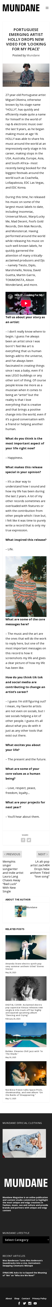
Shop (16, 1298)
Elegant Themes (25, 1291)
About (9, 1298)
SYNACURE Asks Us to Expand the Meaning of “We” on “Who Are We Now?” (25, 1274)
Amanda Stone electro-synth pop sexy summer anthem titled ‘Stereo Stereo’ (24, 966)
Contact (26, 1298)
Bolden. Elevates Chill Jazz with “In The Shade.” (24, 1052)
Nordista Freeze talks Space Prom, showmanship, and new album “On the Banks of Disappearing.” (24, 1092)
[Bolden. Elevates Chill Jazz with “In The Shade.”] (26, 1035)
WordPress (26, 1294)
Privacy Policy (39, 1298)
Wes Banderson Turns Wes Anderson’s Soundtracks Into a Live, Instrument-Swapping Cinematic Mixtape (23, 1263)
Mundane (33, 55)
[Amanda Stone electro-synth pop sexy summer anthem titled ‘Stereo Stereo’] (26, 947)
